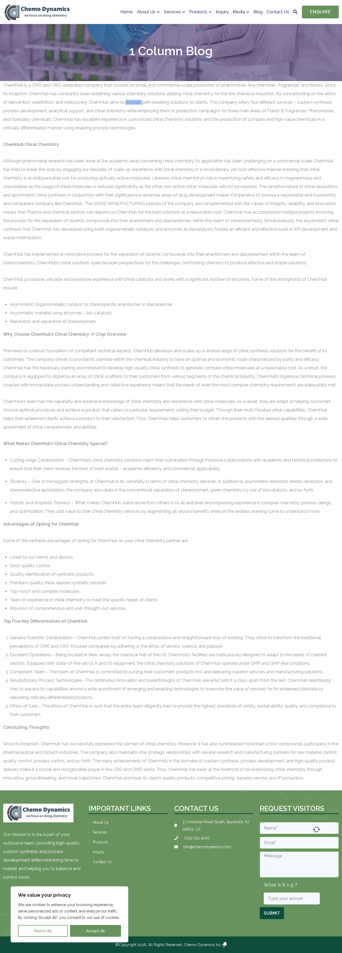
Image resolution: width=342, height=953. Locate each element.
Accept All (95, 931)
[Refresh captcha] (316, 829)
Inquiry (222, 11)
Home (126, 11)
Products (100, 842)
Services (172, 11)
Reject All (43, 931)
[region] (69, 914)
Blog (258, 11)
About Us (146, 11)
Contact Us (278, 11)
